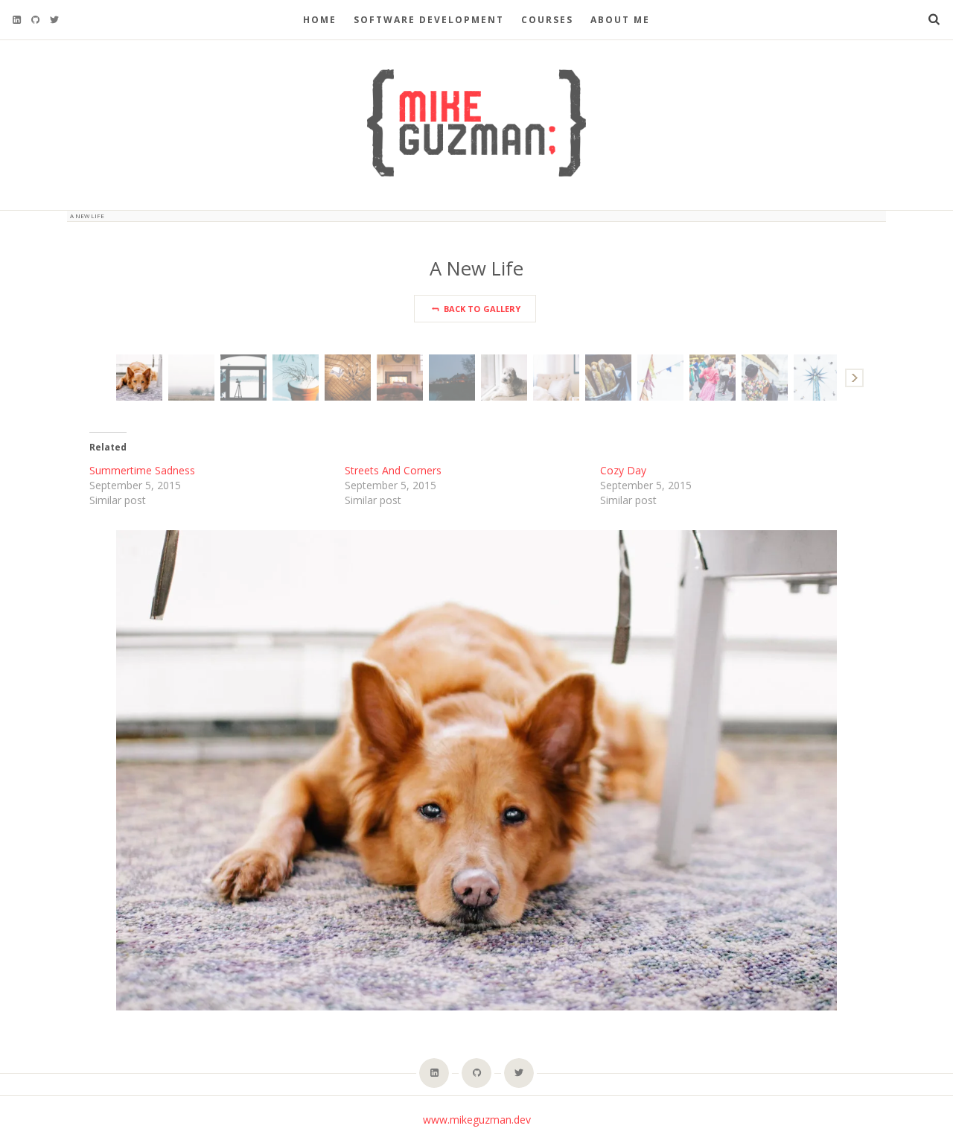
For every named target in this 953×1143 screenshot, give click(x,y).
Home (320, 19)
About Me (620, 19)
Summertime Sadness (142, 470)
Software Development (429, 19)
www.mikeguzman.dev (477, 1119)
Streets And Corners (393, 470)
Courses (547, 19)
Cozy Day (623, 470)
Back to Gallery (481, 308)
